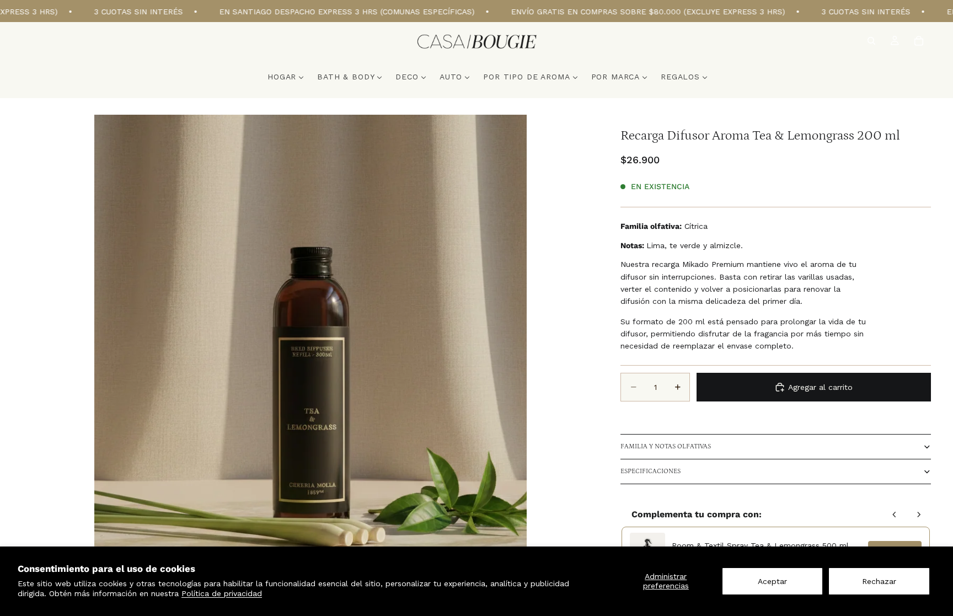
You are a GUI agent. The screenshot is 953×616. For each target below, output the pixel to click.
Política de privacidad (221, 593)
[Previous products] (894, 514)
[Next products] (919, 514)
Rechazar (879, 581)
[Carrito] (919, 41)
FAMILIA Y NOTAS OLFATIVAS (665, 446)
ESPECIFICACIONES (650, 471)
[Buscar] (871, 41)
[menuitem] (285, 77)
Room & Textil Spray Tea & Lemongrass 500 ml (760, 545)
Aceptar (772, 581)
